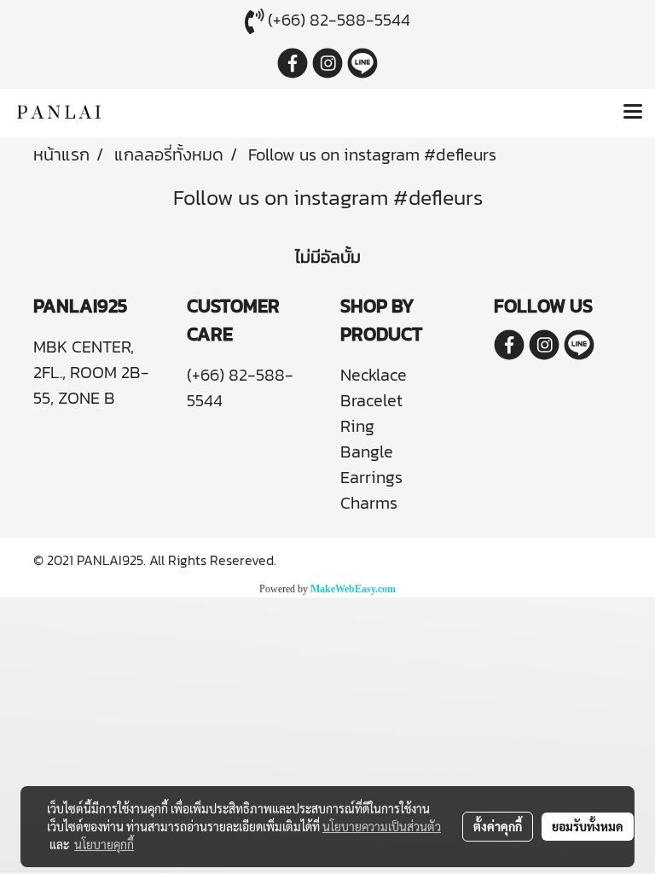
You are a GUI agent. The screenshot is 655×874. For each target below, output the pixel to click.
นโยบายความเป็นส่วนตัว (381, 826)
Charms (368, 503)
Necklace (373, 374)
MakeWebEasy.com (353, 589)
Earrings (371, 477)
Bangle (366, 451)
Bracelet (371, 400)
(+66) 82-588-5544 (339, 19)
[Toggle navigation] (633, 112)
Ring (357, 426)
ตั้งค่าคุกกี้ (497, 826)
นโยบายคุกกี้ (104, 844)
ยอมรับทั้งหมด (587, 826)
